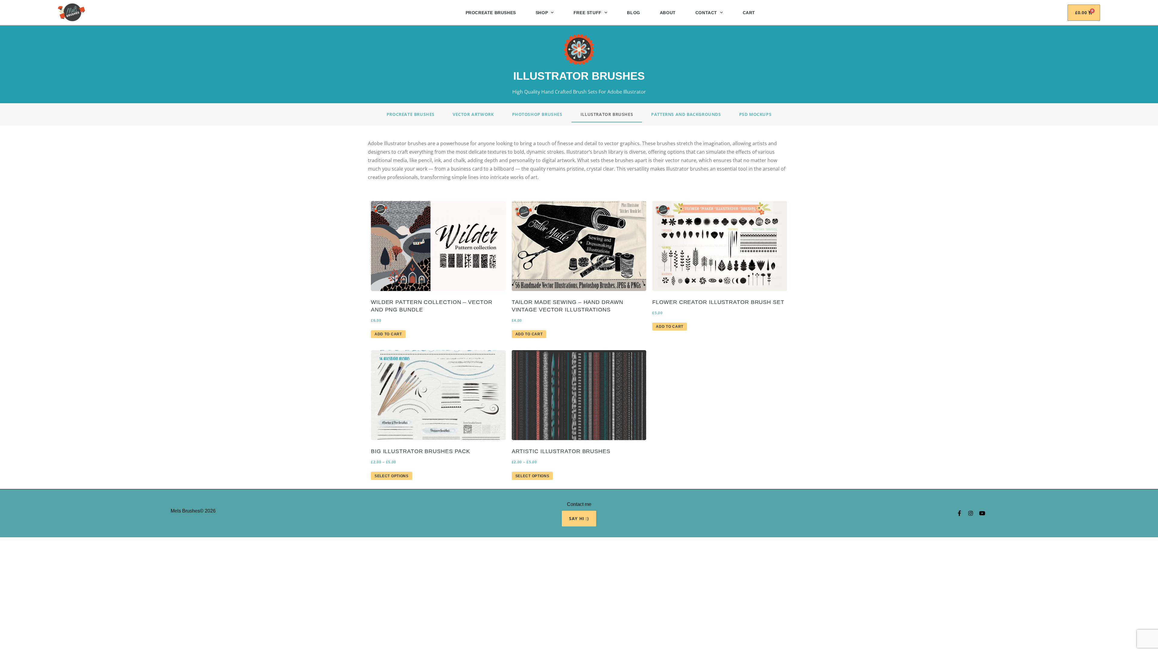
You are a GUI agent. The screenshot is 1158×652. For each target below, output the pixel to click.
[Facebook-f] (959, 513)
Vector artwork (473, 114)
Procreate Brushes (491, 12)
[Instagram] (970, 513)
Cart (749, 12)
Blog (633, 12)
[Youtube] (982, 513)
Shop (542, 12)
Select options (392, 476)
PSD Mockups (755, 114)
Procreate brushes (411, 114)
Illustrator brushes (607, 114)
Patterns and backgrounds (686, 114)
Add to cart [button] (388, 334)
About (668, 12)
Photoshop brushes (537, 114)
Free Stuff (588, 12)
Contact (706, 12)
